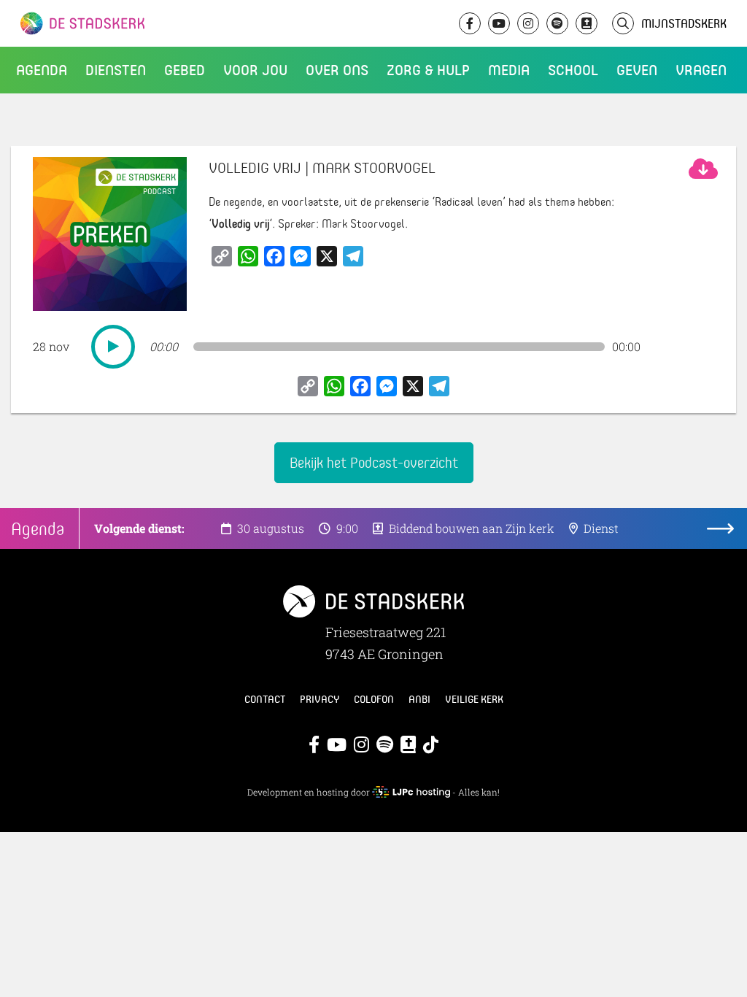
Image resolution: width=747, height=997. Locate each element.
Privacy (319, 699)
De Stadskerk (142, 23)
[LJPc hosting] (410, 792)
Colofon (374, 699)
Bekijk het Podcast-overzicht (374, 462)
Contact (264, 699)
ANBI (419, 699)
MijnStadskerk (684, 23)
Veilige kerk (474, 699)
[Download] (703, 168)
